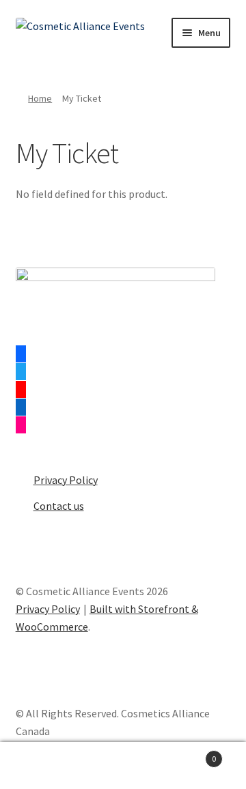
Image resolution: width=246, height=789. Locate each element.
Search (123, 766)
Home (40, 98)
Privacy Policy (65, 480)
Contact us (58, 506)
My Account (41, 766)
